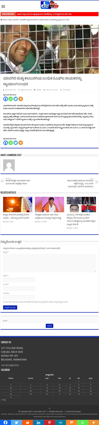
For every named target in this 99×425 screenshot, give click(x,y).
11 (30, 388)
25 (30, 394)
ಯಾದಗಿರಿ (15, 20)
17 (11, 391)
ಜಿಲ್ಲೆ (9, 20)
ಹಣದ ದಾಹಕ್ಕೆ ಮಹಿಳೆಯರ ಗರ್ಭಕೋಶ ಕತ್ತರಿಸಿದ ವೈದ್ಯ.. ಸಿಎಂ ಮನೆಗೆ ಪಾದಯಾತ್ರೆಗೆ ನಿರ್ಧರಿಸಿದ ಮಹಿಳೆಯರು (80, 182)
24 (11, 394)
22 (79, 391)
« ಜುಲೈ (3, 400)
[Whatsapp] (10, 99)
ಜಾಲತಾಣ (6, 293)
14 (70, 388)
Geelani (78, 411)
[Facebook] (5, 99)
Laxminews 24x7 (10, 90)
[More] (20, 99)
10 (11, 388)
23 (91, 391)
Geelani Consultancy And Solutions (17, 414)
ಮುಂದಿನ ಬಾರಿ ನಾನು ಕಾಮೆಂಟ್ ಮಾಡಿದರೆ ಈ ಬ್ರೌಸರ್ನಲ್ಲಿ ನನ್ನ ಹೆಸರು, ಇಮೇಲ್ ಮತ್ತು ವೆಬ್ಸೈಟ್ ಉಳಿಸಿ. (37, 302)
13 (59, 388)
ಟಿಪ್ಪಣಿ (6, 252)
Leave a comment (52, 90)
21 (70, 391)
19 (47, 391)
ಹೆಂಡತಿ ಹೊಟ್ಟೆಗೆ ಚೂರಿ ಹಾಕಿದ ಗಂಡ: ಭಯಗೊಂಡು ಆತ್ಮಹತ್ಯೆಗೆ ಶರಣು (18, 181)
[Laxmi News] (49, 4)
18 (30, 391)
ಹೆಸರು (5, 276)
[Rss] (50, 408)
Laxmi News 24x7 (39, 411)
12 (47, 388)
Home (4, 20)
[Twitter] (15, 99)
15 (79, 388)
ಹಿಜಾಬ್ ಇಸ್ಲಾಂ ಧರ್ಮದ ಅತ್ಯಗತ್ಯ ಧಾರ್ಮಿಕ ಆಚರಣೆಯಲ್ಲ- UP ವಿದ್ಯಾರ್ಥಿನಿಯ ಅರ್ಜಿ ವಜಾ (44, 14)
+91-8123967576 (10, 365)
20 (59, 391)
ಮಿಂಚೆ (6, 284)
